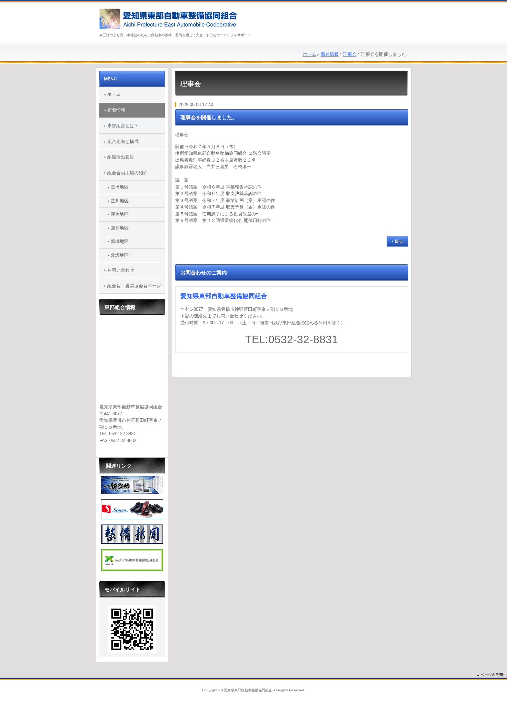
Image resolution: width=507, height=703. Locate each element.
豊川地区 (120, 200)
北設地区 (120, 255)
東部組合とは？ (123, 125)
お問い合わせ (120, 270)
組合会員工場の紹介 (127, 172)
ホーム (309, 54)
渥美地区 (120, 214)
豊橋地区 (120, 187)
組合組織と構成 (123, 141)
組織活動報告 (120, 157)
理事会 (350, 54)
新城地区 (120, 241)
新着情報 (330, 54)
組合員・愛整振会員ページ (134, 285)
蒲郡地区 (120, 228)
